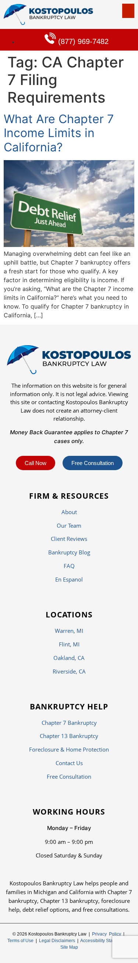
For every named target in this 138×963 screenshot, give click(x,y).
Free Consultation (69, 776)
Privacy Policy (106, 934)
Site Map (69, 947)
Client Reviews (69, 538)
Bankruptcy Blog (69, 552)
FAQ (69, 565)
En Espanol (69, 579)
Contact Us (69, 763)
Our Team (69, 525)
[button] (128, 11)
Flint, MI (69, 644)
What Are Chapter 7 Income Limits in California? (59, 133)
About (69, 512)
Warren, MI (69, 630)
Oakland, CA (69, 657)
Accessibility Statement (103, 940)
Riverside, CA (69, 671)
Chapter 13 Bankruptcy (69, 735)
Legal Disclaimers (57, 940)
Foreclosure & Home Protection (69, 749)
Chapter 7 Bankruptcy (69, 722)
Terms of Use (20, 940)
